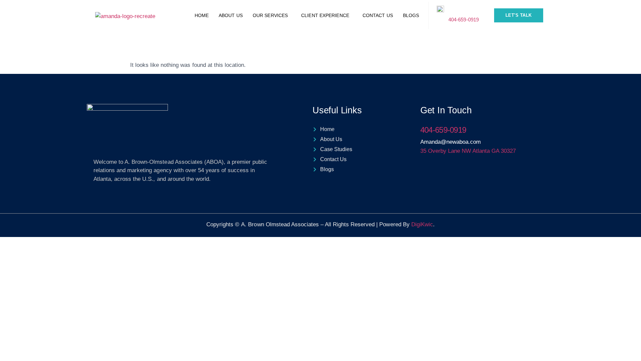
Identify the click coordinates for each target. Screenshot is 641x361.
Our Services (270, 15)
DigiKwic (422, 224)
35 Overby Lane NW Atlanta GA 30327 (468, 151)
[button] (272, 15)
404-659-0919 (463, 19)
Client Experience (325, 15)
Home (202, 15)
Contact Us (378, 15)
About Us (231, 15)
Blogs (411, 15)
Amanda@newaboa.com (450, 142)
